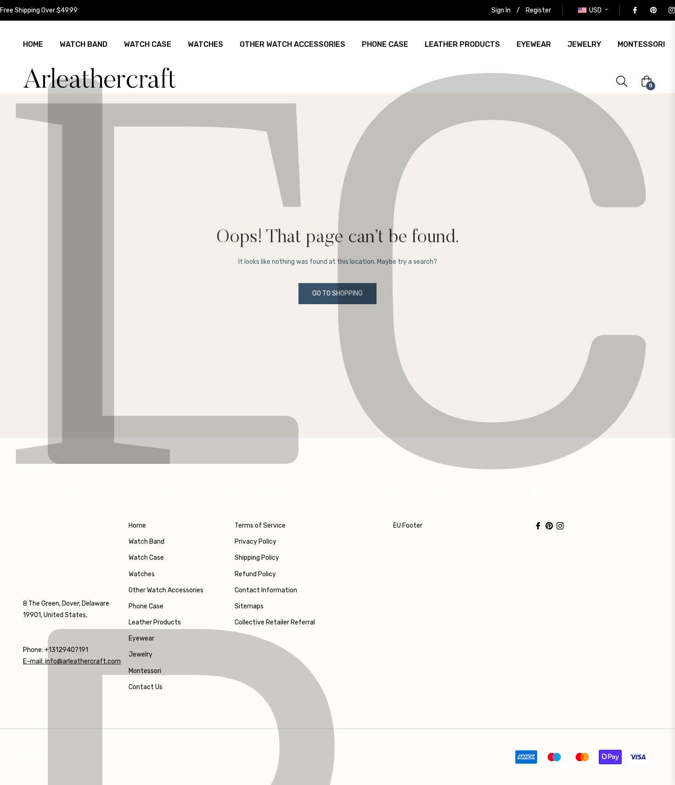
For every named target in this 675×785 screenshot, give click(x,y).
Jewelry (140, 654)
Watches (142, 574)
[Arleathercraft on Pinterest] (653, 10)
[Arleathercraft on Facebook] (634, 10)
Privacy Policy (255, 542)
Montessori (145, 671)
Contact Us (146, 687)
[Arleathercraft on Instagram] (671, 10)
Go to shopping (337, 293)
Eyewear (141, 638)
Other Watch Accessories (166, 590)
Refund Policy (255, 574)
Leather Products (155, 622)
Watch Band (146, 542)
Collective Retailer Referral (275, 622)
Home (137, 525)
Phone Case (146, 606)
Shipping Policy (257, 558)
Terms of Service (260, 525)
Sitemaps (249, 606)
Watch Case (146, 558)
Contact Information (266, 590)
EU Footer (407, 525)
